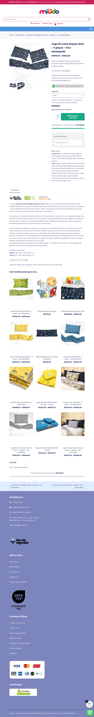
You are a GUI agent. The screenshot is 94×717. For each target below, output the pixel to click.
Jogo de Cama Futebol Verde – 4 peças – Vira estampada (25, 486)
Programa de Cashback (18, 582)
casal (57, 166)
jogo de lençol (61, 168)
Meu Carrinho (14, 572)
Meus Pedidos (14, 567)
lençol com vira (71, 168)
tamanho (54, 91)
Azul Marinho (65, 153)
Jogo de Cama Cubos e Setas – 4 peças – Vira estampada (65, 486)
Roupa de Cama (70, 158)
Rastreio (36, 23)
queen (76, 173)
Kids (73, 156)
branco (75, 163)
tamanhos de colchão (58, 181)
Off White (61, 158)
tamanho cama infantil (76, 178)
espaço (76, 166)
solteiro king (64, 178)
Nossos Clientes (15, 648)
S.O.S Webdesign (68, 713)
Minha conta (47, 23)
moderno (70, 173)
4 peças (64, 163)
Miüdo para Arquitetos (17, 633)
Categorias (19, 35)
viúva (68, 181)
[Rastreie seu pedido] (31, 23)
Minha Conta (14, 562)
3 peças (58, 163)
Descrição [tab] (14, 190)
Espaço (72, 153)
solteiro (69, 176)
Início (11, 35)
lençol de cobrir (61, 171)
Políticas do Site (15, 638)
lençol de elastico (73, 171)
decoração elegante (66, 166)
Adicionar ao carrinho (72, 116)
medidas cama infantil (59, 173)
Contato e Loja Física (17, 623)
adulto (70, 163)
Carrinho (60, 23)
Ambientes (13, 653)
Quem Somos (14, 628)
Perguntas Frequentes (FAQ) (27, 265)
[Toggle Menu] (91, 29)
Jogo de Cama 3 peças (63, 156)
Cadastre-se (13, 577)
